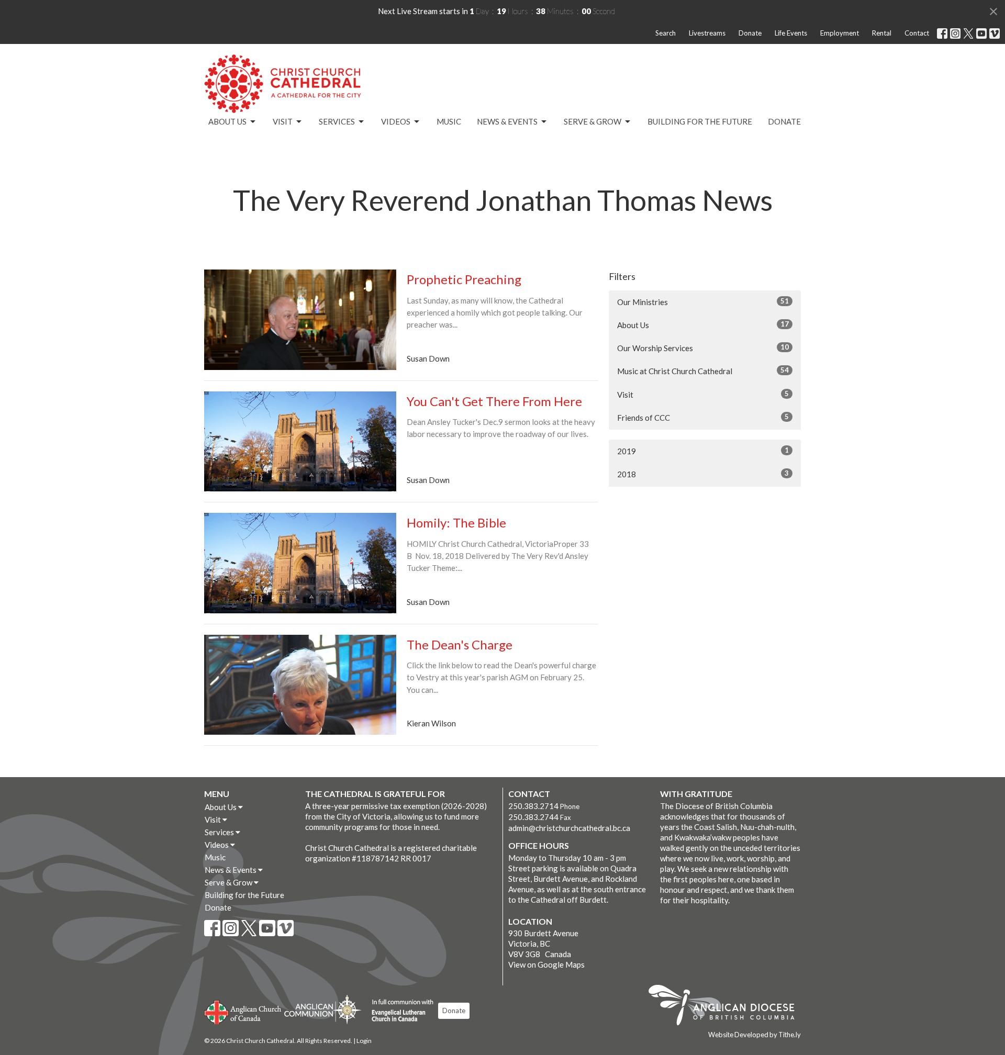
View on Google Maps (546, 964)
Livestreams (707, 33)
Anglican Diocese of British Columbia (726, 1006)
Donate (750, 33)
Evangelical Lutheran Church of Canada (398, 1011)
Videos (395, 121)
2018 (703, 474)
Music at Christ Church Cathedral (703, 371)
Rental (881, 33)
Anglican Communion (323, 1009)
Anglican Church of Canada (243, 1011)
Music (449, 121)
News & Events (507, 121)
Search (665, 33)
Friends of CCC (703, 417)
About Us (227, 121)
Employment (839, 33)
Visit (283, 121)
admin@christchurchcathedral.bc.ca (569, 828)
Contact (916, 33)
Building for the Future (699, 121)
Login (364, 1041)
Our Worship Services (703, 348)
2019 (703, 451)
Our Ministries (703, 302)
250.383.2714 (533, 806)
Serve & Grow (592, 121)
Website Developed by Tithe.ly (754, 1034)
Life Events (791, 33)
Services (337, 121)
